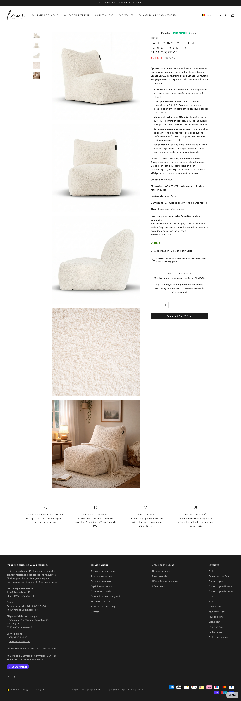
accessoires (126, 15)
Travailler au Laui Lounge (103, 606)
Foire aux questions (101, 581)
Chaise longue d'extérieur (221, 591)
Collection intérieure (76, 15)
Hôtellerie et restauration (165, 581)
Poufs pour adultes (218, 637)
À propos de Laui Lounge (103, 571)
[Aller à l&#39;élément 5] (36, 76)
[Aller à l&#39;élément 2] (36, 45)
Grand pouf (214, 621)
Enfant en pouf (216, 626)
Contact (95, 611)
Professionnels (159, 576)
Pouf (211, 571)
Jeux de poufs (216, 616)
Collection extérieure (45, 15)
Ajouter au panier (180, 315)
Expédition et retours (101, 586)
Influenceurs (158, 586)
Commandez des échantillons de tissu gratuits (120, 3)
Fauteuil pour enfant (219, 576)
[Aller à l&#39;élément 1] (36, 35)
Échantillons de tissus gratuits (158, 15)
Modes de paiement (101, 601)
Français (39, 690)
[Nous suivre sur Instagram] (15, 677)
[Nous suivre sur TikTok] (22, 677)
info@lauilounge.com (161, 234)
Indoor (155, 38)
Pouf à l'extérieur (217, 611)
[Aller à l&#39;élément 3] (36, 56)
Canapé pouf (215, 606)
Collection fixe (104, 15)
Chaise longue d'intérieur (221, 586)
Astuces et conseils (101, 591)
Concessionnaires (161, 571)
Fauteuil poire (215, 631)
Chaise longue (216, 581)
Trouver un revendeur (102, 576)
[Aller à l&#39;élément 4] (36, 66)
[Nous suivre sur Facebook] (8, 677)
